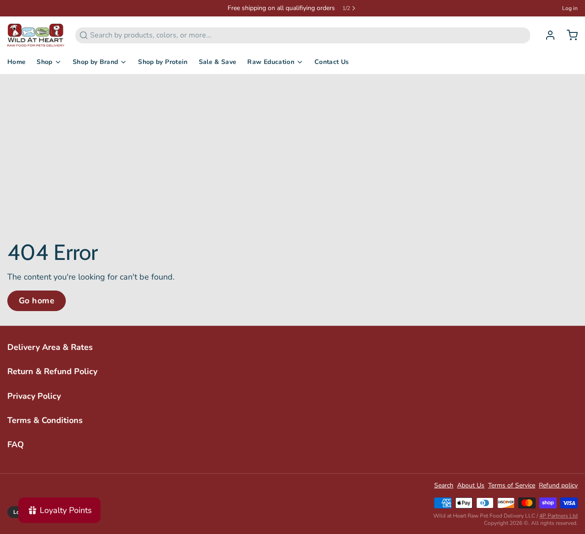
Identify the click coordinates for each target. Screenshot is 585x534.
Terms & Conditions (45, 420)
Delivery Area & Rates (50, 347)
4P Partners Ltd (558, 515)
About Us (470, 485)
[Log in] (546, 35)
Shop (44, 62)
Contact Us (331, 62)
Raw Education (270, 62)
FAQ (15, 444)
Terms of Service (511, 485)
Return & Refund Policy (52, 371)
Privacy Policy (34, 396)
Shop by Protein (162, 62)
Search (443, 485)
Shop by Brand (95, 62)
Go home (36, 300)
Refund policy (558, 485)
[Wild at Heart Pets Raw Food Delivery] (35, 35)
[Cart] (568, 35)
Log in (570, 8)
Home (16, 62)
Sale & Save (218, 62)
